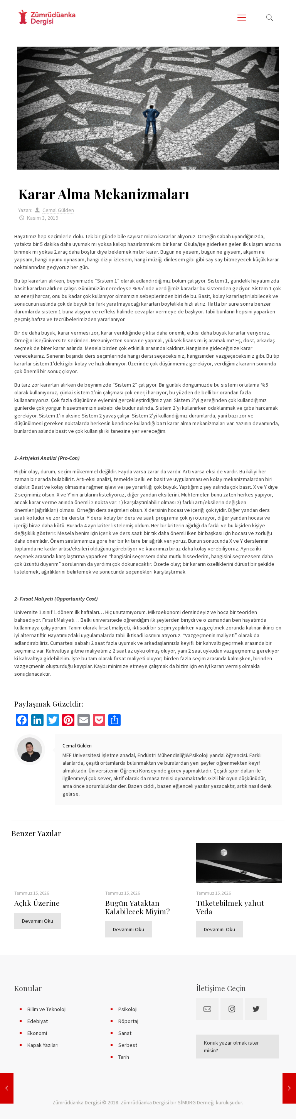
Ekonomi (37, 1033)
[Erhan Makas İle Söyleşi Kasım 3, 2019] (289, 1088)
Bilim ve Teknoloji (47, 1009)
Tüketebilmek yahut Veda (230, 907)
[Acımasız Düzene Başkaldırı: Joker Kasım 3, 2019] (6, 1088)
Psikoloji (128, 1009)
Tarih (123, 1056)
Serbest (127, 1045)
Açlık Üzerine (37, 903)
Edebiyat (37, 1021)
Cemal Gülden (58, 210)
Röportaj (128, 1021)
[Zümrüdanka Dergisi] (46, 17)
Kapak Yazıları (43, 1045)
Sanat (124, 1033)
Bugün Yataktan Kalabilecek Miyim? (137, 907)
